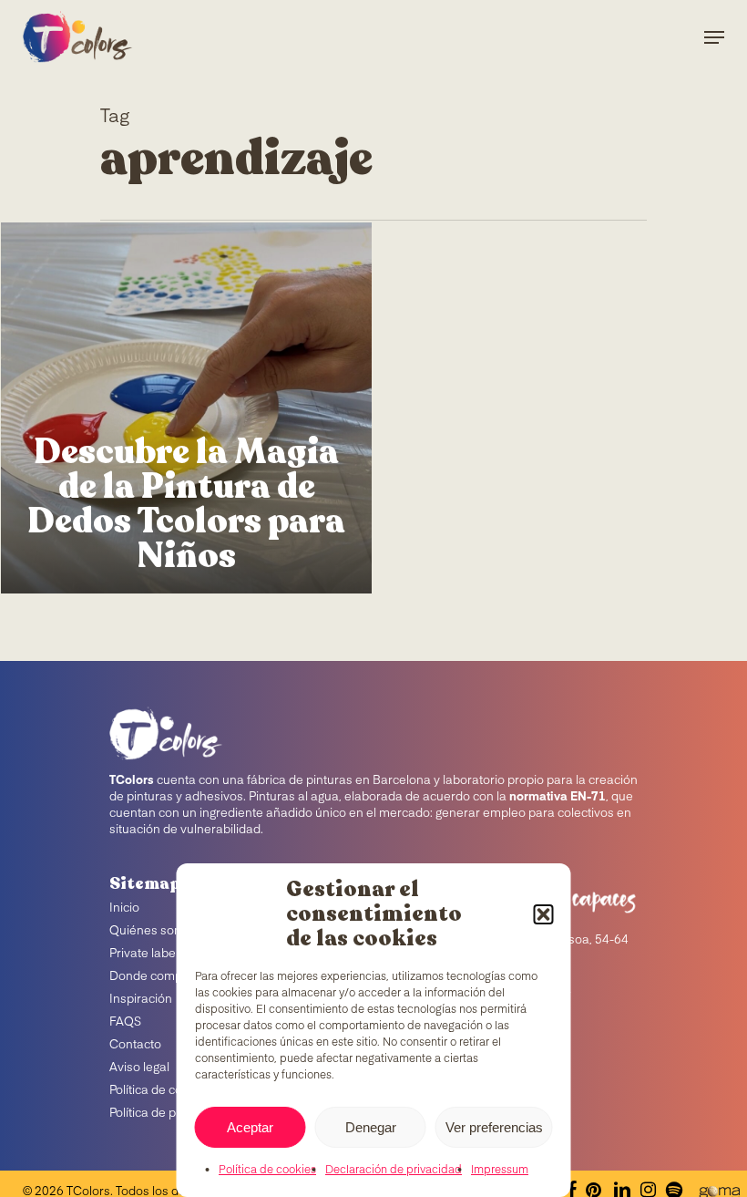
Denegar (370, 1127)
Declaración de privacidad (393, 1170)
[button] (544, 914)
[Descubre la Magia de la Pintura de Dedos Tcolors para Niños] (186, 407)
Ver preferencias (494, 1127)
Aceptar (250, 1127)
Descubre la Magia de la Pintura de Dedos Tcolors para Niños (186, 504)
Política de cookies (267, 1170)
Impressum (499, 1170)
